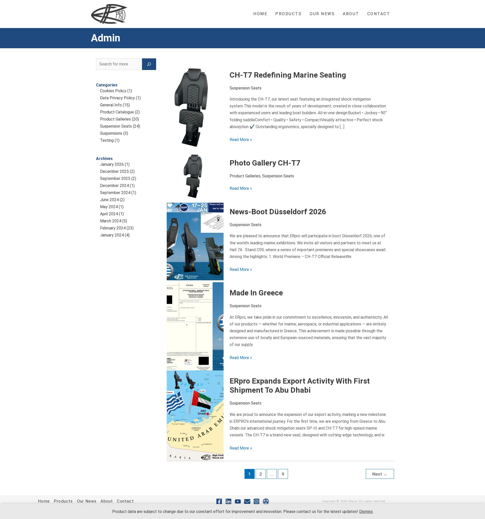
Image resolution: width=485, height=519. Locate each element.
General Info (111, 105)
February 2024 (113, 228)
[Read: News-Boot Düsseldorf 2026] (195, 241)
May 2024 (109, 206)
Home (44, 501)
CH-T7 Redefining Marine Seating (288, 74)
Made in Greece (256, 292)
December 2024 (114, 185)
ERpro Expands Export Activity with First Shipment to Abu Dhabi (300, 385)
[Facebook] (219, 501)
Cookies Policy (113, 90)
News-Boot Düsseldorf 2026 (278, 211)
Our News (87, 501)
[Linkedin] (228, 501)
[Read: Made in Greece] (195, 326)
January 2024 (112, 235)
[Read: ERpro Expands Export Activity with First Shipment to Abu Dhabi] (195, 415)
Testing (107, 140)
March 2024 (110, 221)
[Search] (149, 64)
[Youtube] (238, 501)
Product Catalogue (117, 112)
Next (379, 474)
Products (63, 501)
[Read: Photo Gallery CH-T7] (195, 176)
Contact (125, 501)
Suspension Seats (116, 126)
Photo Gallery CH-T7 (265, 162)
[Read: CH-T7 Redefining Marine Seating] (195, 108)
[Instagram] (256, 501)
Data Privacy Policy (117, 98)
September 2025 (115, 178)
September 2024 (115, 192)
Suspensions (111, 133)
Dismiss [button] (366, 511)
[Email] (247, 501)
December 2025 (114, 171)
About (107, 501)
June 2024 (109, 199)
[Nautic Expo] (266, 501)
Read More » (241, 139)
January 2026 (112, 164)
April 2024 (109, 213)
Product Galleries (115, 119)
